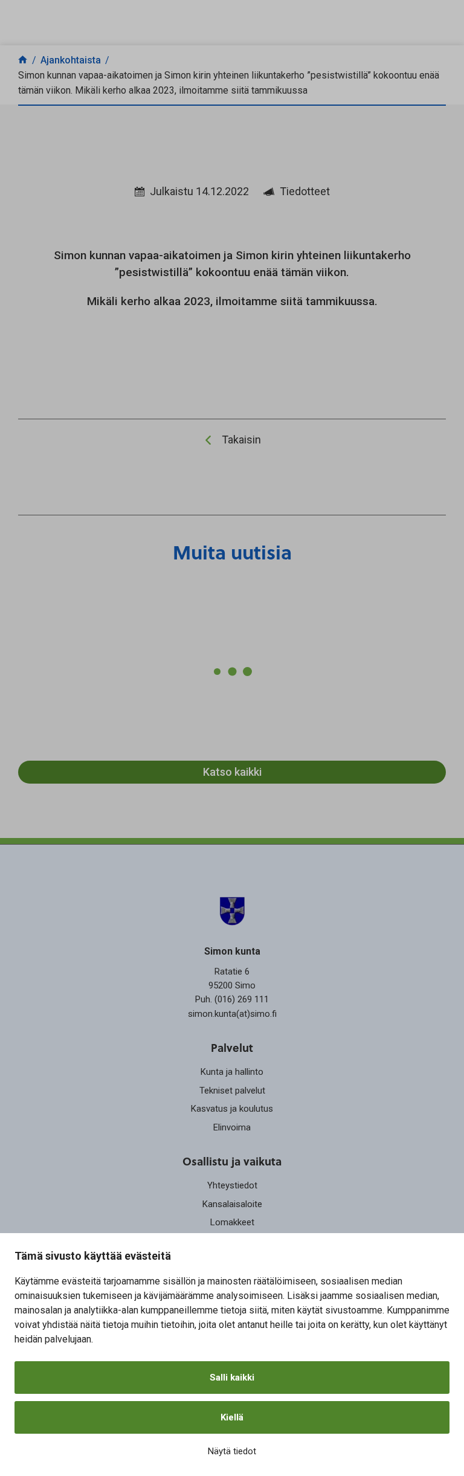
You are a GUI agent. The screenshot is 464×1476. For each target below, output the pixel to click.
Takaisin (241, 439)
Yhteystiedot (232, 1185)
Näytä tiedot (232, 1451)
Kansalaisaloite (232, 1204)
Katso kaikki (232, 771)
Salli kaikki (232, 1377)
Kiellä (232, 1417)
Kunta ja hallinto (232, 1071)
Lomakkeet (232, 1222)
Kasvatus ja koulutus (232, 1108)
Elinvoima (232, 1127)
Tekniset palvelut (232, 1090)
